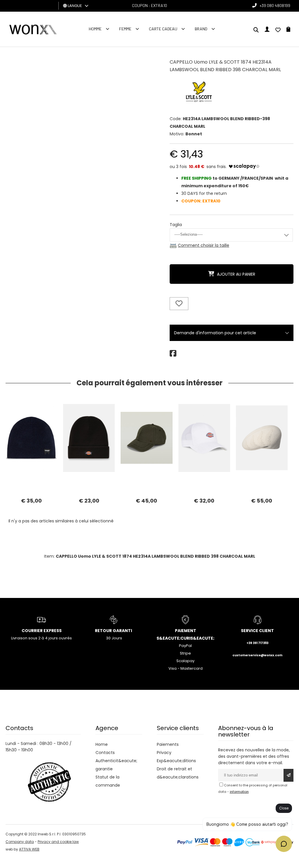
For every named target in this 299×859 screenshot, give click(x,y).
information (239, 791)
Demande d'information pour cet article (215, 333)
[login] (267, 30)
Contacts (105, 752)
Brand (201, 28)
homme (95, 28)
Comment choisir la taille (203, 245)
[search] (256, 30)
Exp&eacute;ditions (176, 761)
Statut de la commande (107, 781)
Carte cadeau (163, 28)
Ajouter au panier (236, 274)
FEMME (125, 28)
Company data (20, 841)
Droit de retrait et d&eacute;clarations (178, 773)
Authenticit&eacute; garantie (116, 765)
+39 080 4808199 (275, 5)
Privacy (164, 752)
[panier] (288, 30)
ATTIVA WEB (29, 849)
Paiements (168, 744)
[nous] (278, 30)
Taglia (176, 225)
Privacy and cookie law (58, 841)
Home (101, 744)
